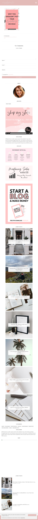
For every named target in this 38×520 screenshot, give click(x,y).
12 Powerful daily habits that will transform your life (19, 352)
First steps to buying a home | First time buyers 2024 (19, 241)
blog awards (7, 426)
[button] (19, 121)
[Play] (6, 133)
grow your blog (14, 426)
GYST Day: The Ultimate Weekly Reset (19, 324)
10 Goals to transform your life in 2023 (19, 296)
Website (3, 69)
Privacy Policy (10, 74)
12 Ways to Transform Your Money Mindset (19, 407)
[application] (19, 120)
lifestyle (19, 426)
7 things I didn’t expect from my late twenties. (19, 379)
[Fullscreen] (31, 133)
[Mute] (29, 133)
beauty (3, 426)
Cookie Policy (23, 517)
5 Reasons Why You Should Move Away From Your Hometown (19, 269)
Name (3, 60)
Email (3, 65)
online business (25, 426)
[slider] (18, 133)
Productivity (31, 426)
